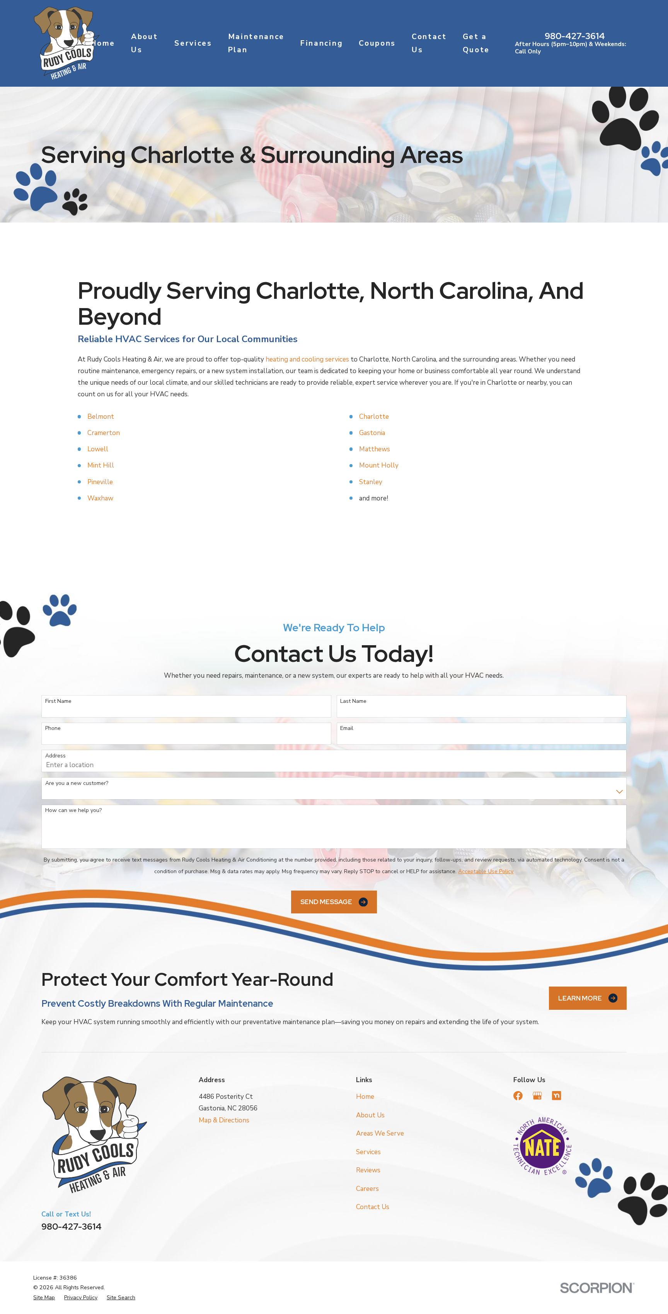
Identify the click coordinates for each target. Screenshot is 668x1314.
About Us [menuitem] (144, 43)
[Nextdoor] (556, 1095)
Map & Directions (224, 1120)
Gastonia (372, 432)
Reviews (368, 1170)
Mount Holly (379, 465)
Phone (53, 728)
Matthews (374, 449)
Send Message (326, 902)
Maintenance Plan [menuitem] (256, 43)
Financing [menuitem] (321, 43)
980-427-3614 (575, 36)
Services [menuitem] (193, 43)
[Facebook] (518, 1095)
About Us (370, 1115)
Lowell (97, 449)
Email (346, 728)
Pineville (100, 482)
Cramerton (103, 432)
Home (365, 1096)
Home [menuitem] (102, 43)
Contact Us (372, 1207)
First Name (58, 701)
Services (368, 1152)
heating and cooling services (307, 359)
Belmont (100, 416)
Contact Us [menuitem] (429, 43)
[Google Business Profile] (537, 1095)
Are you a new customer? (76, 783)
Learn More (580, 998)
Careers (367, 1188)
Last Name (353, 701)
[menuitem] (44, 1297)
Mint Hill (100, 465)
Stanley (370, 482)
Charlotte (374, 416)
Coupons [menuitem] (377, 43)
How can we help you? (73, 810)
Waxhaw (100, 498)
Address (55, 756)
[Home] (66, 43)
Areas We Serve (380, 1133)
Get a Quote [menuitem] (476, 43)
